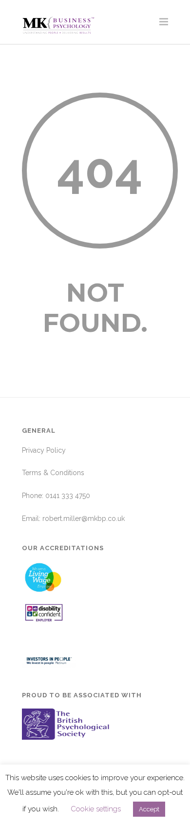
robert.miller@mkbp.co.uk (83, 518)
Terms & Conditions (53, 473)
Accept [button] (149, 809)
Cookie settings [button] (96, 809)
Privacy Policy (44, 450)
